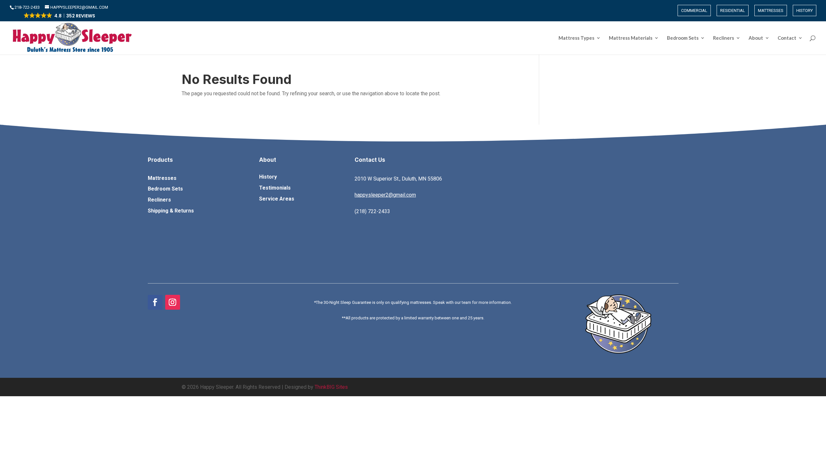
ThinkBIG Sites (331, 387)
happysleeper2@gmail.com (385, 195)
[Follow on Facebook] (155, 302)
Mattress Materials (630, 38)
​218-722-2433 (28, 7)
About (756, 38)
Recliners (723, 38)
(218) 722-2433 (372, 211)
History (804, 10)
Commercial (694, 10)
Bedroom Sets (683, 38)
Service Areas (276, 199)
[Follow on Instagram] (172, 302)
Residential (732, 10)
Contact (787, 38)
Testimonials (275, 188)
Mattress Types (576, 38)
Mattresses (770, 10)
